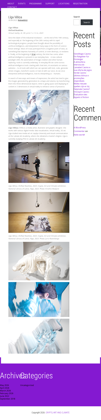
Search (77, 16)
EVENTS (21, 3)
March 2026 (5, 390)
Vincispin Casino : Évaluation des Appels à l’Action (82, 94)
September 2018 (7, 398)
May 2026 (4, 385)
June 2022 (4, 396)
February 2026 (6, 393)
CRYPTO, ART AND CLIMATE (57, 412)
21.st (33, 54)
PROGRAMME (35, 3)
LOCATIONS (63, 3)
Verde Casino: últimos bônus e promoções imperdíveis (81, 76)
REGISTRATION (80, 3)
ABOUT (10, 3)
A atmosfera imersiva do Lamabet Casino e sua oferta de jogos (83, 66)
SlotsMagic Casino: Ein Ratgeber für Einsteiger (82, 56)
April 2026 (4, 388)
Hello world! (79, 134)
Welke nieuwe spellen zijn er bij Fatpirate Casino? (82, 86)
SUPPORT (50, 3)
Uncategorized (27, 385)
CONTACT (12, 7)
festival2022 (22, 20)
